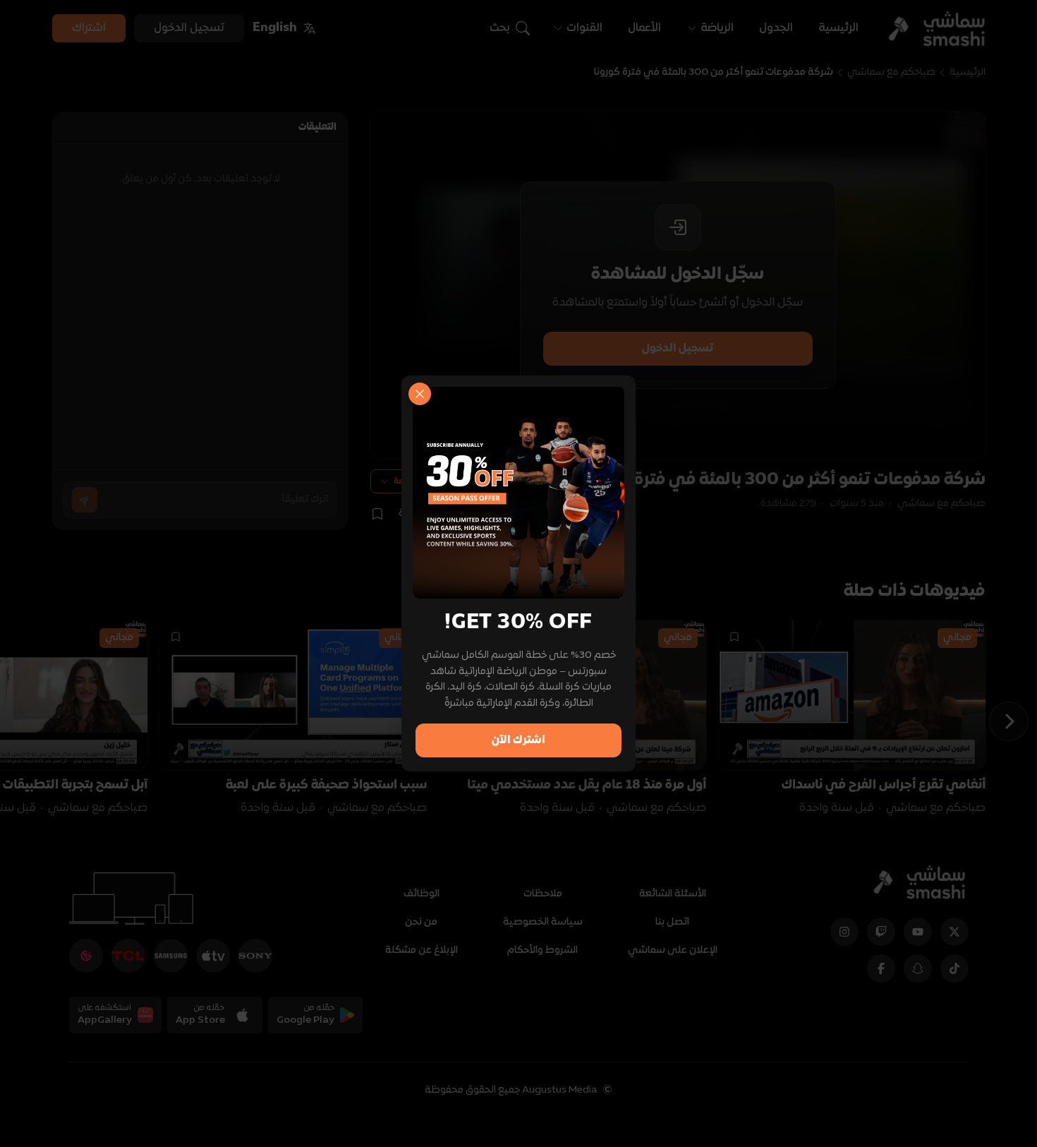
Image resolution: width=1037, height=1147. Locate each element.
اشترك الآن (518, 740)
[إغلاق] (419, 394)
